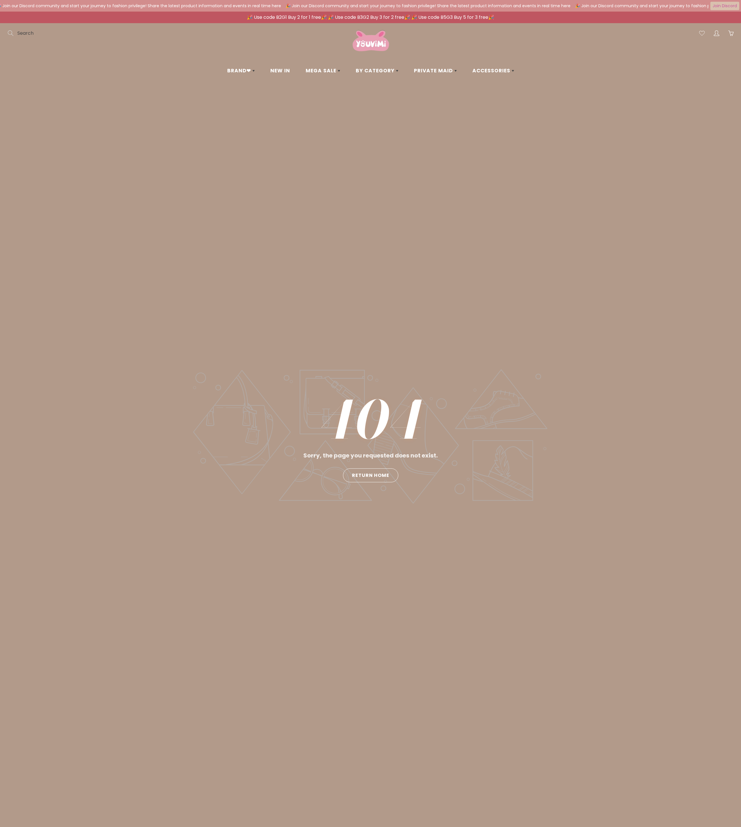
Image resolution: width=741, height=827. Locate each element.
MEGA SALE (322, 70)
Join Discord (725, 6)
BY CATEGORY (376, 70)
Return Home (370, 475)
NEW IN (280, 70)
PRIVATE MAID (434, 70)
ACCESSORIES (492, 70)
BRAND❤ (239, 70)
